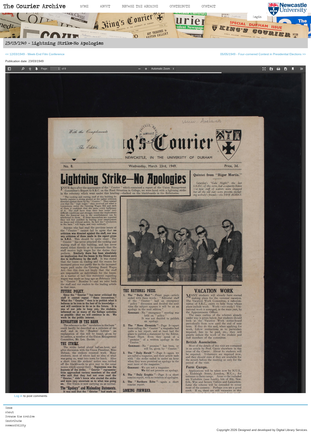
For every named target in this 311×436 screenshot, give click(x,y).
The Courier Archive (34, 6)
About (105, 6)
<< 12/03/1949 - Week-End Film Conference (35, 54)
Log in (18, 396)
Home (84, 6)
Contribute (180, 6)
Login (257, 17)
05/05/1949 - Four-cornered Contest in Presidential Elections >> (263, 54)
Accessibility (15, 425)
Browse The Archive (140, 6)
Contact (209, 6)
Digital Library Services (291, 430)
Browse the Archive (19, 416)
